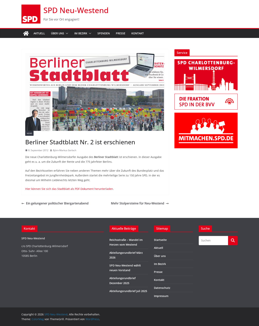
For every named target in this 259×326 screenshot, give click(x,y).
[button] (66, 33)
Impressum (161, 296)
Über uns (57, 33)
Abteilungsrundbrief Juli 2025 (128, 291)
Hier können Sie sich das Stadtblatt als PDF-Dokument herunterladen (69, 189)
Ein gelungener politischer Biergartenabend (57, 203)
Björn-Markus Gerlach (64, 150)
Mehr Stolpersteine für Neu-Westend (137, 203)
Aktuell (39, 33)
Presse (120, 33)
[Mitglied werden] (206, 115)
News (29, 133)
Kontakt (137, 33)
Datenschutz (162, 288)
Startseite (160, 240)
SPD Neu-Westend (76, 10)
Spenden (103, 33)
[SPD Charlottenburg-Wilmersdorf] (206, 61)
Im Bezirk (80, 33)
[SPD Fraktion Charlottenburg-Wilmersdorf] (206, 96)
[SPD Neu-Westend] (26, 33)
